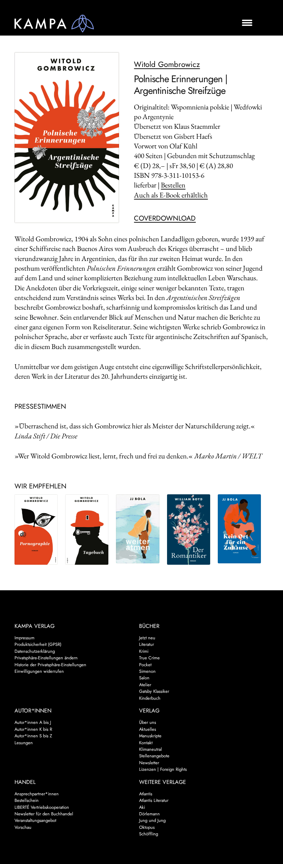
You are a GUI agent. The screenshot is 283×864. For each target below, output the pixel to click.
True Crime (149, 657)
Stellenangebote (154, 756)
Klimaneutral (150, 749)
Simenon (147, 671)
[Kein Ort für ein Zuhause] (239, 528)
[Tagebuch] (86, 529)
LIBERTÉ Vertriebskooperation (41, 807)
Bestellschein (26, 800)
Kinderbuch (149, 698)
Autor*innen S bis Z (33, 735)
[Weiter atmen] (137, 528)
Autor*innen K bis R (33, 729)
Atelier (145, 684)
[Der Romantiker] (188, 529)
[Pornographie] (36, 529)
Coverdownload (165, 218)
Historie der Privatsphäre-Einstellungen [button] (50, 664)
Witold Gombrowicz (167, 64)
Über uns (147, 722)
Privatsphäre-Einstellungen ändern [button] (46, 657)
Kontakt (146, 742)
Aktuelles (147, 729)
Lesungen (23, 742)
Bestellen (173, 185)
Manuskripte (150, 735)
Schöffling (148, 834)
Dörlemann (149, 813)
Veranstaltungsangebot (35, 820)
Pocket (145, 664)
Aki (142, 807)
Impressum (24, 637)
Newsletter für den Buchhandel (43, 813)
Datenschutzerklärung (34, 651)
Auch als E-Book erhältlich (171, 195)
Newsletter (149, 762)
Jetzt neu (147, 637)
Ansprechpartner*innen (36, 793)
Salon (144, 677)
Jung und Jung (152, 820)
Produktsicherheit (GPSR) (37, 644)
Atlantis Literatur (153, 800)
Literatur (146, 644)
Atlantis (145, 793)
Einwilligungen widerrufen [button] (39, 671)
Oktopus (147, 827)
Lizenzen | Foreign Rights (163, 769)
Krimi (143, 651)
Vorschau (22, 827)
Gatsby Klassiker (154, 691)
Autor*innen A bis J (32, 722)
